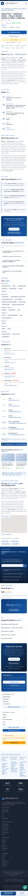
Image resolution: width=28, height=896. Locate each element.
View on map (8, 100)
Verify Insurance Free (15, 232)
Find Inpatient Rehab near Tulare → (11, 385)
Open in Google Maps (6, 534)
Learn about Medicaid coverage (14, 411)
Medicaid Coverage (22, 765)
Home (2, 8)
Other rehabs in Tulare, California (15, 473)
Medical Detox (14, 761)
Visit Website (15, 39)
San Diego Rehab (15, 543)
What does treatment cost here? (11, 579)
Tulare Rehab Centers (4, 767)
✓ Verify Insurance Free (14, 685)
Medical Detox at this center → (10, 353)
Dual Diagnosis (14, 770)
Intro (3, 45)
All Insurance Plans (14, 727)
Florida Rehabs (6, 699)
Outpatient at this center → (9, 369)
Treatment (17, 45)
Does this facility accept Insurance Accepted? (12, 570)
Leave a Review (14, 610)
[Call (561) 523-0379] (3, 799)
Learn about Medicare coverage (14, 417)
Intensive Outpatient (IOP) (14, 768)
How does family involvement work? (12, 576)
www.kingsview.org (9, 129)
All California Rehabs (4, 764)
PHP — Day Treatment (13, 765)
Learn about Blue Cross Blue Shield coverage (17, 423)
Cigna (4, 724)
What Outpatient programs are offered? (13, 573)
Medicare (4, 717)
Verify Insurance (14, 36)
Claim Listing (15, 742)
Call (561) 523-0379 (15, 32)
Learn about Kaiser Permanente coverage (16, 434)
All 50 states (18, 474)
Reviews (18, 47)
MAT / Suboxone (14, 771)
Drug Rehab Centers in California (11, 8)
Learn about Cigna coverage (13, 405)
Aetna (4, 721)
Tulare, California (22, 8)
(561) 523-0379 (14, 229)
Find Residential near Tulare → (10, 376)
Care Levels (23, 45)
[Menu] (25, 3)
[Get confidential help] (25, 887)
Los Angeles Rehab (14, 541)
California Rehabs (6, 696)
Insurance (7, 47)
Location (13, 47)
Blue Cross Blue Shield (7, 719)
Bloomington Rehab (6, 543)
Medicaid (4, 714)
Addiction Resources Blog (23, 775)
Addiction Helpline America (11, 798)
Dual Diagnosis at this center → (10, 362)
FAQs (22, 47)
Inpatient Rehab (14, 763)
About (6, 45)
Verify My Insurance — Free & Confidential (15, 444)
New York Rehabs (6, 703)
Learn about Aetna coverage (13, 400)
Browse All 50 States (15, 707)
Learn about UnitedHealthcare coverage (16, 428)
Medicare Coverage (22, 768)
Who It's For (11, 45)
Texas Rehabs (5, 701)
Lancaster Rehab (5, 541)
